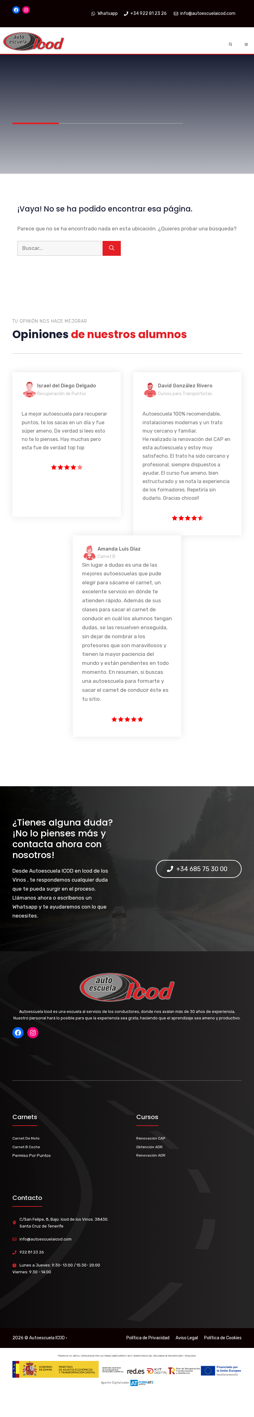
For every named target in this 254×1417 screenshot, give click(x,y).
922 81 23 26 (32, 1252)
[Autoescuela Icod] (33, 44)
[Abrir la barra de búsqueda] (231, 44)
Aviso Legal (187, 1338)
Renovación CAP (150, 1138)
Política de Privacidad (147, 1338)
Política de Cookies (223, 1338)
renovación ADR (150, 1155)
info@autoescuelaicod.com (46, 1239)
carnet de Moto (26, 1138)
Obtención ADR (149, 1147)
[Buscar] (112, 248)
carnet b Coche (26, 1147)
